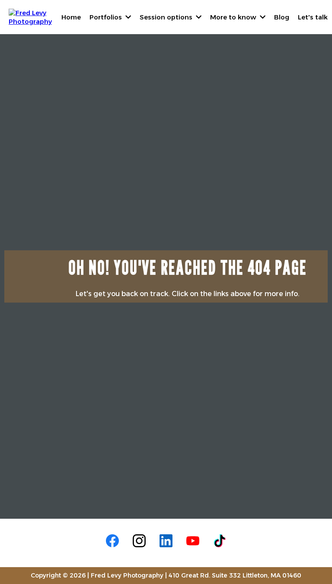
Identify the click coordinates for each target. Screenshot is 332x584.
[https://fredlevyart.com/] (30, 16)
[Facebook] (112, 540)
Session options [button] (167, 17)
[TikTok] (219, 540)
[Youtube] (192, 540)
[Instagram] (139, 540)
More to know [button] (234, 17)
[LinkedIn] (166, 540)
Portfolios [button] (106, 17)
